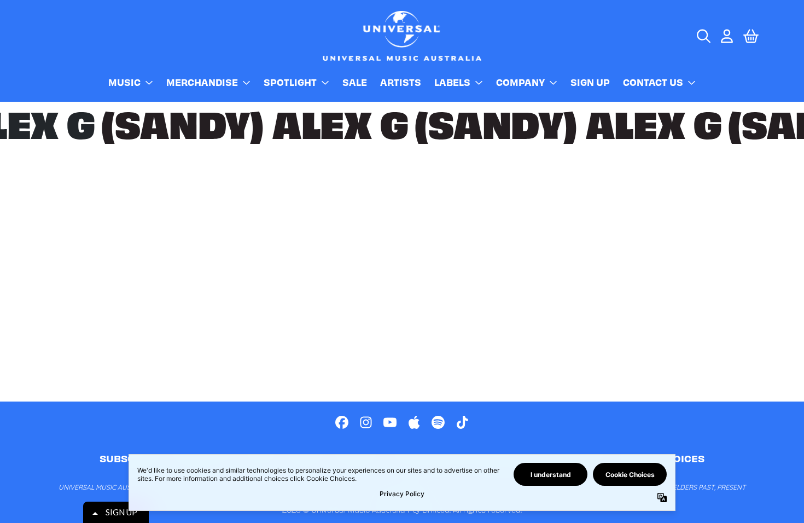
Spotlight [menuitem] (290, 82)
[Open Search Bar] (702, 36)
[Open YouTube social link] (390, 422)
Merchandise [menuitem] (202, 82)
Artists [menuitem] (400, 82)
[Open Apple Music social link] (414, 422)
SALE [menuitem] (354, 82)
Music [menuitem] (124, 82)
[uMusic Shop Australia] (402, 36)
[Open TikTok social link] (462, 422)
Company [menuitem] (520, 82)
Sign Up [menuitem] (590, 82)
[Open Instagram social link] (366, 422)
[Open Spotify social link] (438, 422)
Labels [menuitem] (452, 82)
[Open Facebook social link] (342, 422)
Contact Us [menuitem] (653, 82)
